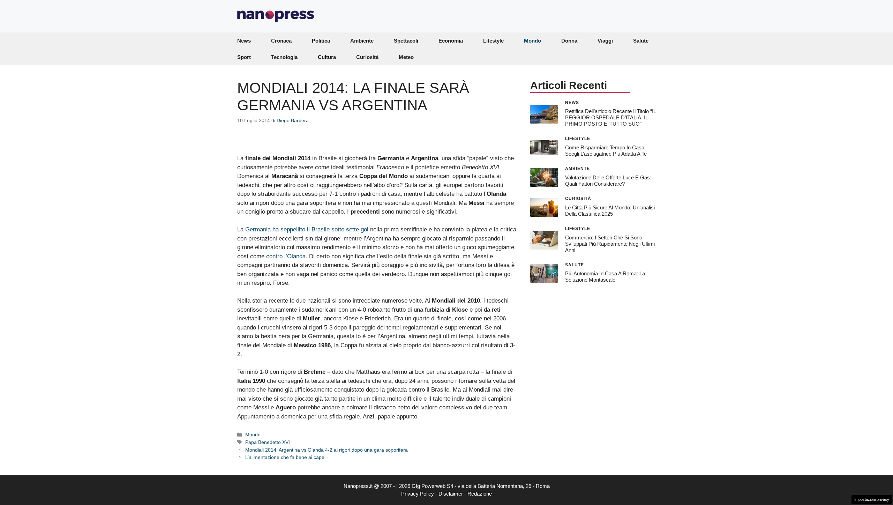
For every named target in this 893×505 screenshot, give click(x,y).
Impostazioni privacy (871, 499)
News (244, 41)
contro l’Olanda (286, 256)
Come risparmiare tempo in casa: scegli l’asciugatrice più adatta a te (606, 150)
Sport (244, 57)
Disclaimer (450, 494)
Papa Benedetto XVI (267, 442)
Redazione (479, 494)
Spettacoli (406, 41)
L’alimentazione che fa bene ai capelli (286, 457)
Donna (569, 41)
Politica (321, 41)
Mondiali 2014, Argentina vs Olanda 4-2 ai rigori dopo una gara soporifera (326, 450)
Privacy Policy (417, 494)
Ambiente (362, 41)
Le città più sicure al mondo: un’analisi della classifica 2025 (610, 211)
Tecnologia (284, 57)
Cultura (327, 57)
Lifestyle (493, 41)
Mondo (532, 41)
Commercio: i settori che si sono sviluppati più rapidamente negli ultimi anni (610, 244)
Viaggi (605, 41)
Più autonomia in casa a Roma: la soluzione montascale (605, 276)
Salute (640, 41)
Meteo (406, 57)
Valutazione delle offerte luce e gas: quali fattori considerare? (608, 180)
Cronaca (281, 41)
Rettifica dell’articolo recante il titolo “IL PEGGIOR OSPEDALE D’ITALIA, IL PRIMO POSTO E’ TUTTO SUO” (610, 117)
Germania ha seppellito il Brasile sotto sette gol (306, 229)
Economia (450, 41)
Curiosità (367, 57)
